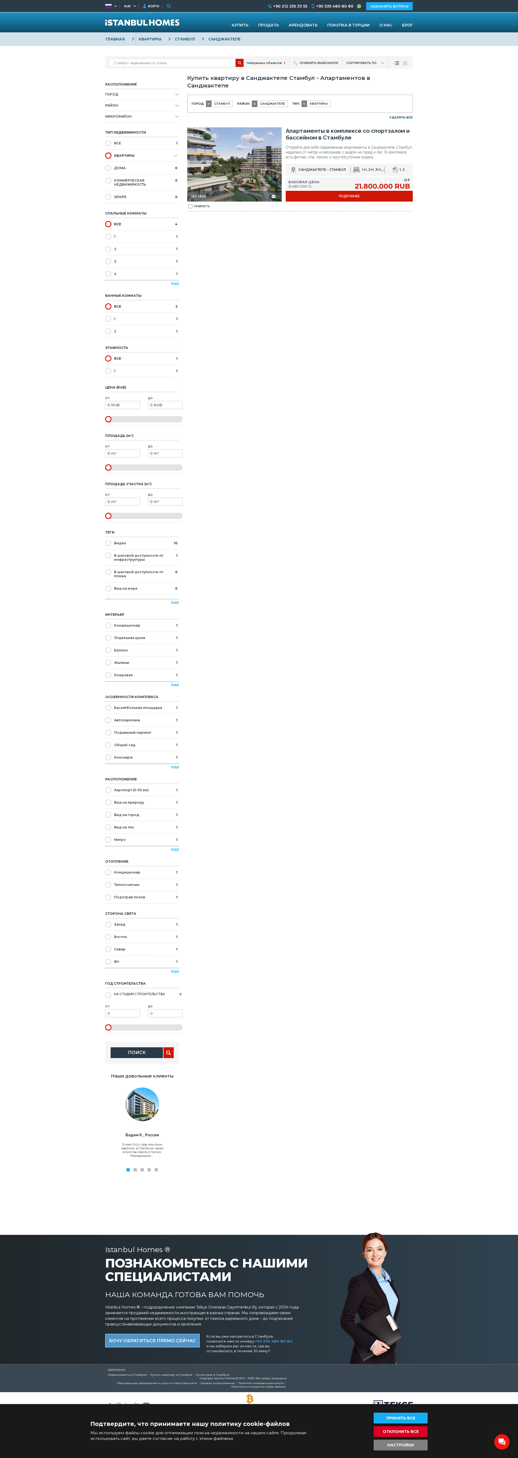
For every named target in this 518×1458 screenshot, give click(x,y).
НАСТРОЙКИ (400, 1445)
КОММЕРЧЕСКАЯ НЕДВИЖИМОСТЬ (146, 182)
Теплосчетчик (146, 885)
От (107, 398)
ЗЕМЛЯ (146, 197)
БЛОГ (407, 25)
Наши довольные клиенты (142, 1076)
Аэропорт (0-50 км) (146, 790)
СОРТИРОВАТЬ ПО (361, 63)
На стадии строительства (148, 994)
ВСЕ (146, 143)
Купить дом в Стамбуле (213, 1375)
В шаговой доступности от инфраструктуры (146, 557)
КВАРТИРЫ (150, 39)
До (150, 398)
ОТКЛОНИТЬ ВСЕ (401, 1431)
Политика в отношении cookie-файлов (258, 1386)
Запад (146, 924)
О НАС (385, 25)
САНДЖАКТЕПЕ (224, 39)
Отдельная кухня (146, 638)
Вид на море (146, 588)
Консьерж (146, 757)
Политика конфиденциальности (261, 1383)
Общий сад (146, 745)
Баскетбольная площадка (146, 708)
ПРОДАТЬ (268, 25)
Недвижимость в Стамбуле (127, 1375)
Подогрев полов (146, 897)
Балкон (146, 650)
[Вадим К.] (142, 1120)
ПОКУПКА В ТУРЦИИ (348, 25)
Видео (146, 543)
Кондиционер (146, 625)
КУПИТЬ (240, 25)
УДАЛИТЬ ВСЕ (401, 117)
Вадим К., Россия (142, 1135)
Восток (146, 937)
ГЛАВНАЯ (115, 39)
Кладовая (146, 675)
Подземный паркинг (146, 732)
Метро (146, 840)
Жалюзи (146, 663)
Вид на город (146, 815)
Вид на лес (146, 827)
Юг (146, 962)
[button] (277, 165)
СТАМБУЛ (185, 39)
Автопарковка (146, 720)
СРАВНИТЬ (202, 206)
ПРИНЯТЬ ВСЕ (400, 1418)
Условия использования (217, 1383)
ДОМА (146, 168)
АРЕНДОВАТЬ (303, 25)
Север (146, 949)
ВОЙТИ (153, 6)
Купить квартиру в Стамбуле (171, 1375)
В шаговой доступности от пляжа (146, 574)
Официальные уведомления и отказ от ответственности (157, 1383)
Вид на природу (146, 802)
